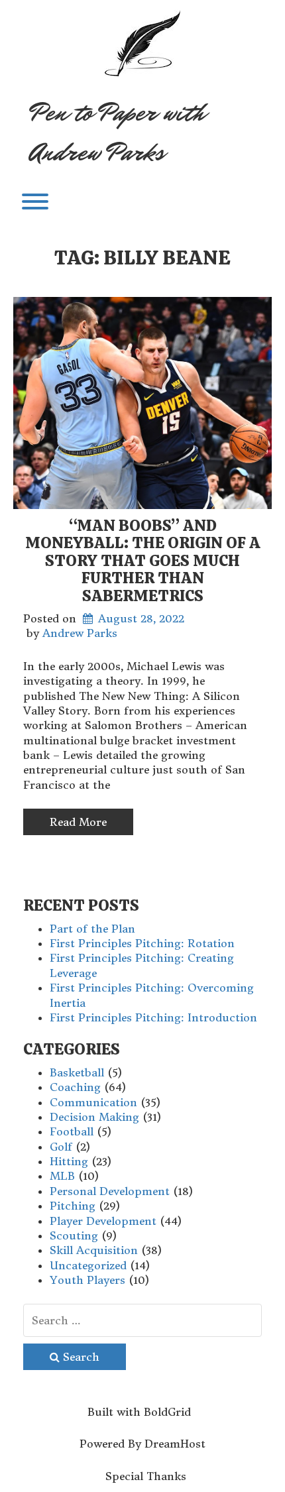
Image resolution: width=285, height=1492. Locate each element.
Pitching (72, 1205)
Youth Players (87, 1280)
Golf (61, 1146)
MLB (62, 1175)
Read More (78, 822)
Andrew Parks (79, 633)
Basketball (77, 1072)
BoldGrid (167, 1411)
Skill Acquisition (94, 1250)
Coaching (75, 1087)
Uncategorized (88, 1265)
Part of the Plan (92, 928)
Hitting (69, 1161)
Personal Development (110, 1191)
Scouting (74, 1235)
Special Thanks (145, 1476)
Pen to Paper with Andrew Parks (117, 132)
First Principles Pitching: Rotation (142, 943)
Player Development (103, 1221)
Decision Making (94, 1116)
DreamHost (174, 1443)
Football (71, 1131)
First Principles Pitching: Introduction (153, 1017)
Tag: (142, 257)
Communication (93, 1102)
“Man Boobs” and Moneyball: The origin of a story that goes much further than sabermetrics (142, 560)
